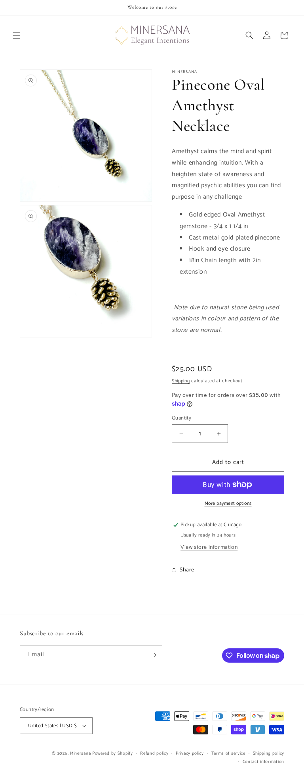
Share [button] (187, 570)
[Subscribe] (153, 655)
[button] (16, 35)
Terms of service (228, 753)
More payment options (228, 503)
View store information (209, 547)
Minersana (80, 753)
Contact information (263, 761)
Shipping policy (269, 753)
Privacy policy (190, 753)
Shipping (181, 381)
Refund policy (154, 753)
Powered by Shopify (112, 753)
